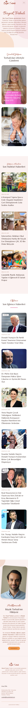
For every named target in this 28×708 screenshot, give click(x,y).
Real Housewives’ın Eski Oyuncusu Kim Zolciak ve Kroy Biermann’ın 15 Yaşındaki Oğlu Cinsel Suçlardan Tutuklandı (12, 498)
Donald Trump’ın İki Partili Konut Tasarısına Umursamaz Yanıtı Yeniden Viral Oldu (13, 340)
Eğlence (6, 314)
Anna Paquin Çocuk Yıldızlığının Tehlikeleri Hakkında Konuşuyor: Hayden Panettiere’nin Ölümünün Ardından (11, 417)
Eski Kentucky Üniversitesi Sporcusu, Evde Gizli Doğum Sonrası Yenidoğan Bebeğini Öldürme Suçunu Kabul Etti (13, 92)
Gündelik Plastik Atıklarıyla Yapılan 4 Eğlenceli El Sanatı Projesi (13, 277)
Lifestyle (7, 81)
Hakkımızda (14, 648)
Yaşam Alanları (8, 174)
